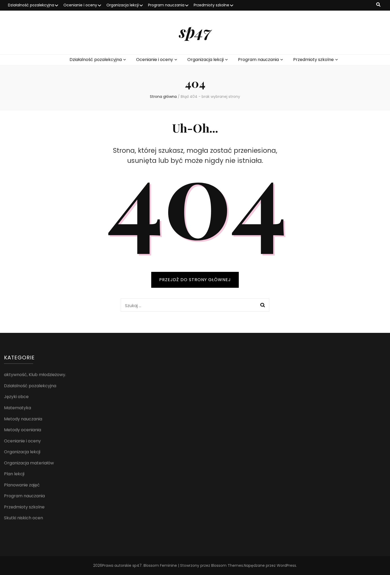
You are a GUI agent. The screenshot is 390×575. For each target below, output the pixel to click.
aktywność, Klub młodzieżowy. (35, 375)
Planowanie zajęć (22, 485)
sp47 (195, 31)
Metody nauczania (23, 419)
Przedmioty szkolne (211, 5)
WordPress (286, 565)
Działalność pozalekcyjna (31, 5)
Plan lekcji (14, 474)
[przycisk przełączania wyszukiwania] (378, 4)
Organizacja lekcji (122, 5)
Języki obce (16, 397)
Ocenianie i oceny (80, 5)
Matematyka (17, 408)
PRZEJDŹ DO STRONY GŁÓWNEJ (195, 280)
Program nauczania (166, 5)
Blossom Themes (227, 565)
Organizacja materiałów (29, 463)
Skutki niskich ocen (23, 518)
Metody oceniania (22, 430)
